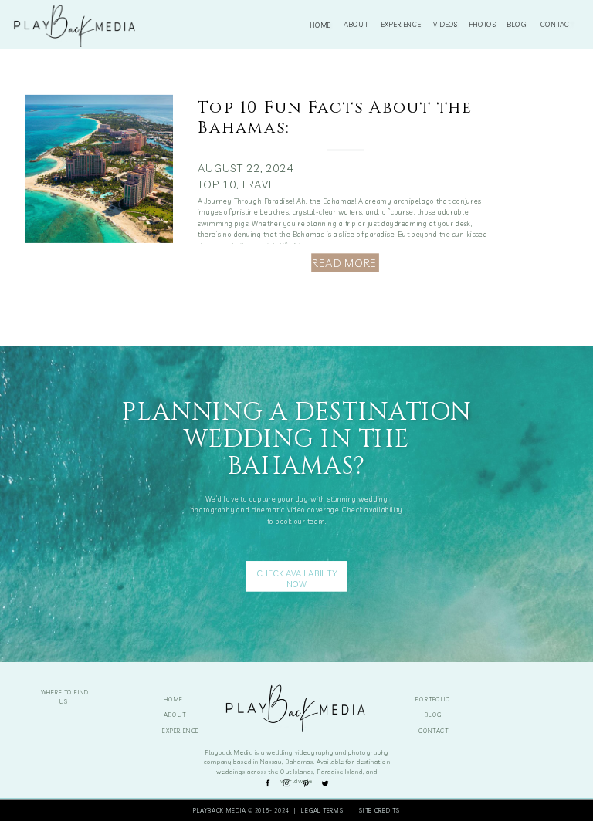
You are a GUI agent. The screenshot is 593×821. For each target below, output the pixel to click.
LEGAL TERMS (324, 809)
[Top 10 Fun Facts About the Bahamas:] (99, 169)
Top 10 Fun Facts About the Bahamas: (335, 117)
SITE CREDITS (379, 809)
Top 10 (217, 184)
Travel (260, 184)
